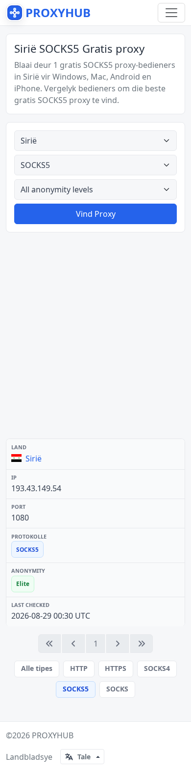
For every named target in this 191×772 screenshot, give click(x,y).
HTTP (79, 668)
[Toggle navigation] (171, 12)
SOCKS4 (157, 668)
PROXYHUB (52, 735)
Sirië (33, 458)
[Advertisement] (95, 335)
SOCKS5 (76, 688)
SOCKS (117, 688)
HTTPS (115, 668)
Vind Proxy (96, 214)
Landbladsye (29, 756)
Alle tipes (36, 668)
